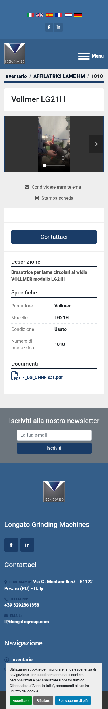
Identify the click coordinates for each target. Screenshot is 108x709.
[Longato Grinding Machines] (54, 491)
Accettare (21, 700)
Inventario (22, 659)
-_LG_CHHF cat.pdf (43, 377)
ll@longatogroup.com (26, 621)
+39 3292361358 (21, 605)
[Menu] (84, 56)
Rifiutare (43, 700)
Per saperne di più (73, 700)
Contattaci (54, 236)
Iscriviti (54, 448)
